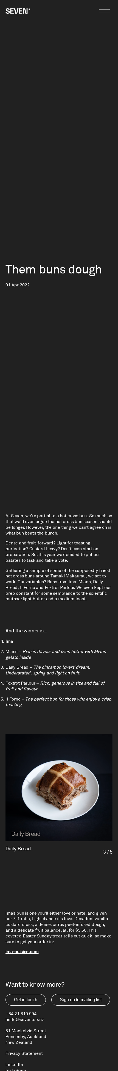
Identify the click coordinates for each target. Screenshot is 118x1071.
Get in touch (25, 999)
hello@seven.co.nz (24, 1019)
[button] (35, 794)
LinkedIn (14, 1064)
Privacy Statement (24, 1053)
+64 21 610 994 (20, 1014)
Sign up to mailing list (81, 999)
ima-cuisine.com (22, 951)
